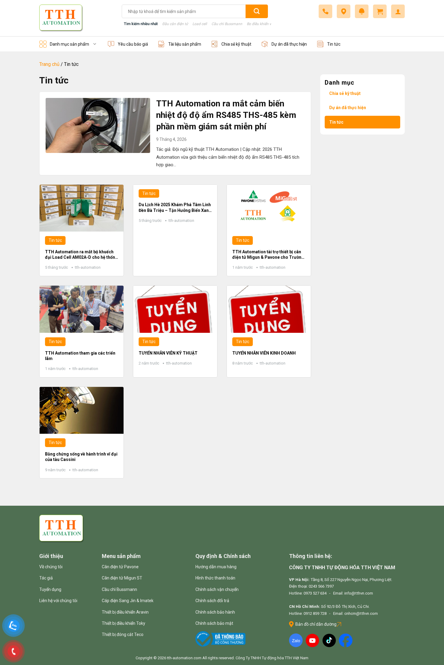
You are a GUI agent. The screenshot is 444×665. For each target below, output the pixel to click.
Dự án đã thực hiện (289, 44)
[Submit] (257, 11)
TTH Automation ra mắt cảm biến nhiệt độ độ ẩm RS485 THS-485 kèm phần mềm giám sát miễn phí (226, 115)
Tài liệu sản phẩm (184, 44)
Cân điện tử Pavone (120, 566)
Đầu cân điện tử (175, 24)
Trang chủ (49, 64)
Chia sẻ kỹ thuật (236, 44)
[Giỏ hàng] (380, 11)
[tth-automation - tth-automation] (76, 18)
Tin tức (333, 44)
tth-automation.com (184, 658)
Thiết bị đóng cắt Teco (122, 634)
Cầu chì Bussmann (226, 24)
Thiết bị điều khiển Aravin (125, 612)
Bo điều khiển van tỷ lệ (265, 24)
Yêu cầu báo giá (133, 44)
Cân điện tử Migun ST (122, 578)
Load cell (199, 24)
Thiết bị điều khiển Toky (123, 623)
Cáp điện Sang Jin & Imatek (127, 600)
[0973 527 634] (325, 11)
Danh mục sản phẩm (69, 44)
